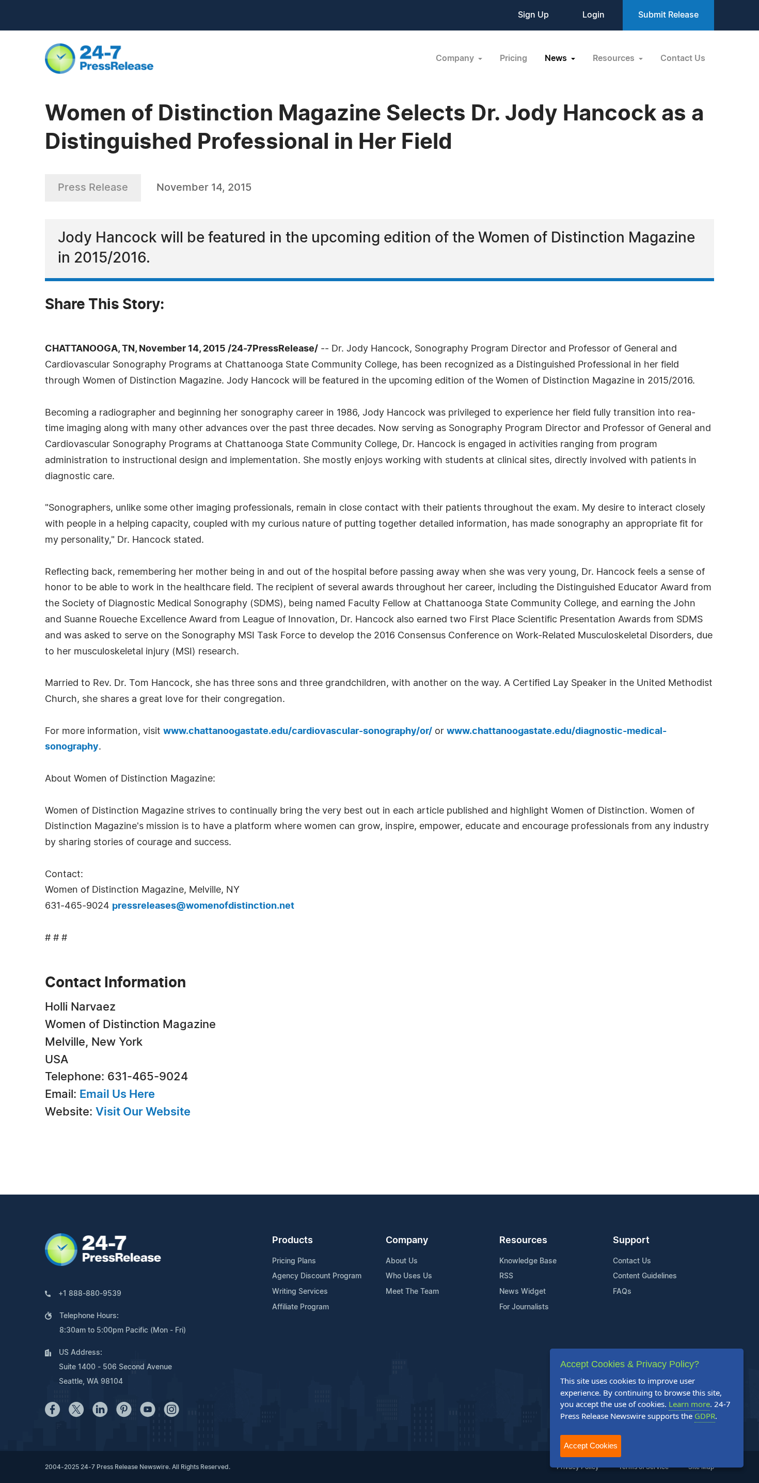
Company (407, 1240)
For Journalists (524, 1307)
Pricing (513, 58)
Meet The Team (412, 1291)
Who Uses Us (409, 1276)
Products (292, 1240)
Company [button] (456, 58)
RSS (506, 1276)
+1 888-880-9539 (89, 1293)
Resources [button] (615, 58)
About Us (402, 1261)
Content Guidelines (645, 1276)
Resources (523, 1240)
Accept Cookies (591, 1445)
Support (631, 1240)
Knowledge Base (528, 1261)
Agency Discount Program (316, 1276)
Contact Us (682, 58)
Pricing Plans (294, 1261)
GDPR (704, 1416)
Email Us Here (117, 1094)
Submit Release (668, 15)
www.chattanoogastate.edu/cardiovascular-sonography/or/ (297, 731)
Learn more (689, 1404)
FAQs (622, 1291)
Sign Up (533, 15)
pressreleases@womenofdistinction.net (203, 906)
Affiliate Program (300, 1307)
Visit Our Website (143, 1112)
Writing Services (300, 1291)
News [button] (557, 58)
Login (593, 15)
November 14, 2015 (203, 187)
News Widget (522, 1291)
